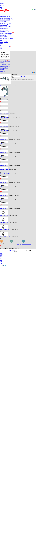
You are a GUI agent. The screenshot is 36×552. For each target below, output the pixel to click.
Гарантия (1, 4)
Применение (7, 85)
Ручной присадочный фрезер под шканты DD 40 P (6, 33)
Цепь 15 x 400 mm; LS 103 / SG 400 (4, 199)
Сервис (1, 261)
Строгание (1, 40)
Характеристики (4, 85)
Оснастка (1, 47)
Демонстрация (1, 6)
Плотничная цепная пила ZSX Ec (4, 28)
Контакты (1, 8)
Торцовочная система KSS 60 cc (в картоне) (5, 20)
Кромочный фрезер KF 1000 (4, 60)
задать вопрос (7, 13)
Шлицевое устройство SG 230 (3, 69)
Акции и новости (2, 3)
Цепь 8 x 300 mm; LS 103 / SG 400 (4, 126)
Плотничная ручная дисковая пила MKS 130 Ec (5, 26)
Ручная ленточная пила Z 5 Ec (3, 29)
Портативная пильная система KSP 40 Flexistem (5, 24)
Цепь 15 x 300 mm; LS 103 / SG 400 (4, 156)
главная (0, 72)
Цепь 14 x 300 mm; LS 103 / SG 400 (4, 152)
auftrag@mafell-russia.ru (12, 250)
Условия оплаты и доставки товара (26, 244)
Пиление (1, 252)
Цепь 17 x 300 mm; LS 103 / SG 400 (4, 165)
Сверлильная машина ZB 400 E (4, 36)
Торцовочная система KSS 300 (3, 17)
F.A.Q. (0, 258)
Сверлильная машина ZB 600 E (4, 37)
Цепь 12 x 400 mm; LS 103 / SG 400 (4, 186)
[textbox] (3, 2)
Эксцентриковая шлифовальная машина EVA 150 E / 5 (6, 39)
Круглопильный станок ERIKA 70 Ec (4, 31)
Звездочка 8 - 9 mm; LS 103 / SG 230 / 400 (5, 222)
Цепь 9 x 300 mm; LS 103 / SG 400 (4, 130)
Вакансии (1, 263)
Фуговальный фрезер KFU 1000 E (4, 67)
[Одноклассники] (33, 72)
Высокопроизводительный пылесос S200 (5, 46)
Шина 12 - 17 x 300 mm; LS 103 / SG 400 (5, 113)
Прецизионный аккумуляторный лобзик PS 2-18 (6, 16)
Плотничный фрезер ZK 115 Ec (4, 68)
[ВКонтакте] (32, 72)
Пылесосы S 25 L (2, 45)
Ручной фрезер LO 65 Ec (3, 62)
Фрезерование (1, 43)
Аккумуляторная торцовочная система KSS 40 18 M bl (6, 18)
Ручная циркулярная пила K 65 (3, 25)
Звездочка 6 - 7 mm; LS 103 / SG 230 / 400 (5, 215)
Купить (21, 76)
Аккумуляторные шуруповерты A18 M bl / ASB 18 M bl (6, 34)
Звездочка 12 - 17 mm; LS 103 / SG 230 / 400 (5, 236)
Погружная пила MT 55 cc (3, 22)
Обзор (0, 85)
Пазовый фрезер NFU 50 (3, 65)
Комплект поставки (17, 85)
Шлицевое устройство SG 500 (3, 70)
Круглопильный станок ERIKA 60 (4, 30)
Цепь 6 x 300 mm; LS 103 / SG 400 (4, 117)
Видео (1, 7)
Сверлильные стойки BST (3, 35)
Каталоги (1, 48)
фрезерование (2, 72)
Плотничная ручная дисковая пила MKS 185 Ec (5, 27)
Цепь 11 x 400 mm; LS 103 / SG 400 (4, 182)
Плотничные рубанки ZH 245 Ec (4, 42)
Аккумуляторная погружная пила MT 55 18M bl (6, 23)
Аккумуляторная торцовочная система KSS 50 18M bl (7, 19)
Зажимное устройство (3, 96)
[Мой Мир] (34, 72)
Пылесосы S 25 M (2, 44)
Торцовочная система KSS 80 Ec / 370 (4, 21)
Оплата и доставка (2, 5)
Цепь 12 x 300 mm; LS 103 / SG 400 (4, 143)
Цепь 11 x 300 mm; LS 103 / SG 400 (4, 139)
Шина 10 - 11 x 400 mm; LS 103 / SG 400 (5, 169)
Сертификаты (2, 259)
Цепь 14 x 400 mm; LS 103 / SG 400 (4, 195)
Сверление (1, 253)
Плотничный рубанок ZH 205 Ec (4, 41)
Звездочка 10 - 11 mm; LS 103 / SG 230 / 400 (5, 229)
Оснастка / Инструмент (12, 85)
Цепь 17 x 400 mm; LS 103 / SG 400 (4, 208)
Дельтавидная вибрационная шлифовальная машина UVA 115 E (7, 38)
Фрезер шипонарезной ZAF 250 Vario (4, 71)
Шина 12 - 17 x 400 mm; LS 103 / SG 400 (5, 173)
